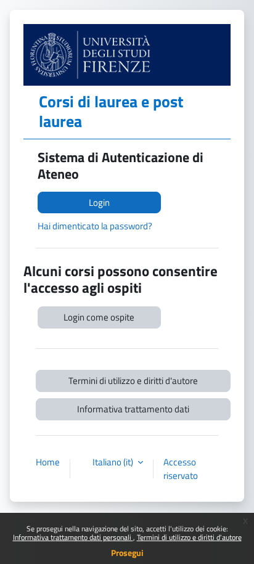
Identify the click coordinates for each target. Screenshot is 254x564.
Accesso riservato (180, 469)
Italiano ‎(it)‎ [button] (113, 462)
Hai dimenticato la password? (95, 226)
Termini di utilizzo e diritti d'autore (189, 537)
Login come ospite (98, 317)
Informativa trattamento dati (133, 409)
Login (99, 202)
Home (48, 462)
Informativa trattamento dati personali (73, 537)
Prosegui (127, 552)
